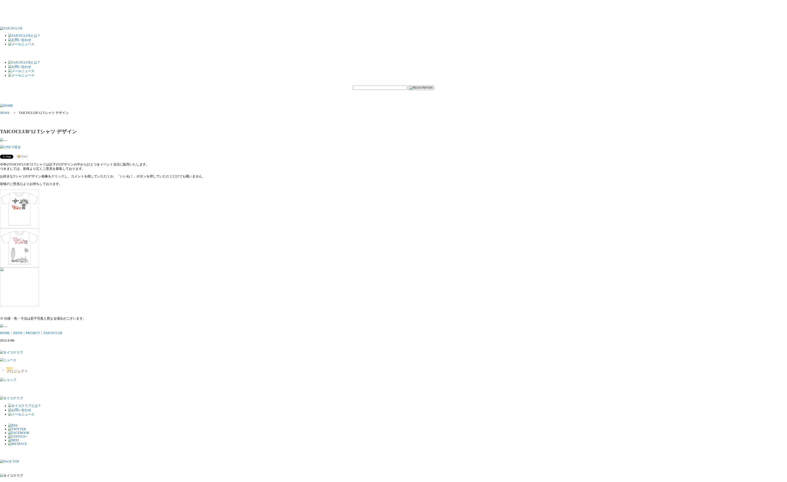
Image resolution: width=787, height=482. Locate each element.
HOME (5, 333)
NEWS (18, 333)
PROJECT (33, 333)
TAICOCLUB (52, 333)
